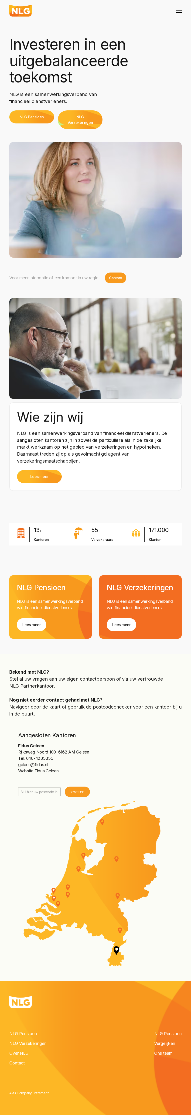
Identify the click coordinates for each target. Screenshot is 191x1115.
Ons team (163, 1053)
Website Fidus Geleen (38, 770)
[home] (20, 11)
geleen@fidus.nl (33, 764)
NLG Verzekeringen (28, 1043)
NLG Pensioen (23, 1033)
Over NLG (18, 1053)
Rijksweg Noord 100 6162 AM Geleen (53, 752)
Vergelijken (164, 1043)
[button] (178, 10)
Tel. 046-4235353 (36, 758)
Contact (17, 1062)
